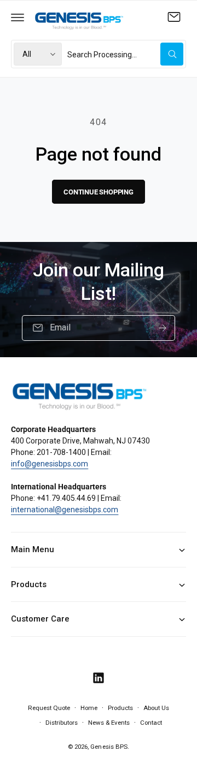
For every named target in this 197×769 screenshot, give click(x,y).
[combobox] (125, 54)
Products (120, 708)
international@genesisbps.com (64, 509)
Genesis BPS (108, 746)
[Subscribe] (162, 328)
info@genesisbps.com (49, 463)
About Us (156, 708)
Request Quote (49, 708)
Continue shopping (98, 192)
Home (88, 708)
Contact (151, 722)
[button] (17, 17)
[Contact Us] (174, 17)
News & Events (109, 722)
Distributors (61, 722)
